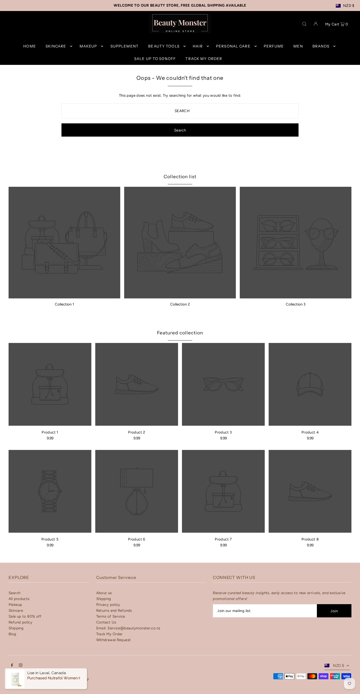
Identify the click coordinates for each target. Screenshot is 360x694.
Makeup (15, 604)
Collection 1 (64, 304)
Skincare (16, 610)
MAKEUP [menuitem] (88, 46)
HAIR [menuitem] (198, 46)
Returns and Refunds (114, 610)
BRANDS (320, 46)
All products (19, 599)
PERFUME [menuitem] (274, 46)
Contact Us (106, 622)
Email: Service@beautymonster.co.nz (128, 628)
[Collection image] (64, 242)
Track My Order (109, 634)
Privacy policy (108, 604)
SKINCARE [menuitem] (56, 46)
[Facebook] (12, 666)
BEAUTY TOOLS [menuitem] (164, 46)
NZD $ (348, 5)
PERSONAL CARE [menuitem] (233, 46)
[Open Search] (304, 23)
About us (104, 593)
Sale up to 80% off (25, 616)
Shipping (16, 628)
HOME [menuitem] (29, 46)
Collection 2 (180, 304)
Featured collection (180, 333)
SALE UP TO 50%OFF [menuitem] (155, 58)
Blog (12, 634)
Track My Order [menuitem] (203, 58)
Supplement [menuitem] (124, 46)
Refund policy (20, 622)
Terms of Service (110, 616)
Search (14, 593)
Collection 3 (295, 304)
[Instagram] (20, 666)
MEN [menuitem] (298, 46)
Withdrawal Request (113, 640)
